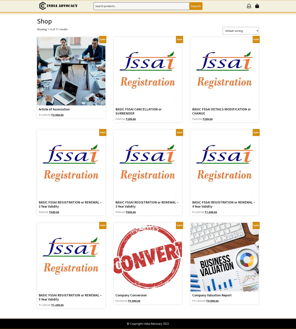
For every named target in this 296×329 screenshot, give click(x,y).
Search (196, 6)
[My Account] (249, 6)
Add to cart (95, 98)
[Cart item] (257, 6)
